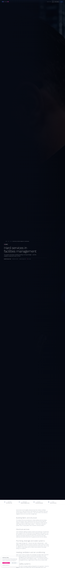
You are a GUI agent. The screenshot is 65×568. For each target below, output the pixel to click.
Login (61, 1)
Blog (10, 241)
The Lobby (57, 1)
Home (8, 241)
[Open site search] (53, 2)
